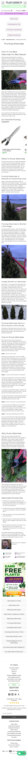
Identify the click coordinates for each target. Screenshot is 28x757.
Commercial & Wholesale (14, 731)
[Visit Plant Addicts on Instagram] (12, 694)
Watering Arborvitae (14, 618)
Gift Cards (14, 737)
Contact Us (14, 669)
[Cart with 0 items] (25, 3)
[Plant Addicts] (14, 3)
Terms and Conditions (14, 745)
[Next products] (24, 139)
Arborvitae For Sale (14, 601)
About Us (14, 671)
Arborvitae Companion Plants (14, 614)
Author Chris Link (15, 542)
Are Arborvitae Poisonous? (14, 652)
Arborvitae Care (14, 605)
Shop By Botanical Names (14, 735)
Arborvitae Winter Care (14, 636)
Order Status (14, 724)
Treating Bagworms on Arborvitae (14, 642)
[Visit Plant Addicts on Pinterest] (16, 694)
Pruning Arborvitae (14, 623)
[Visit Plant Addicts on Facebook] (9, 694)
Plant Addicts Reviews (14, 677)
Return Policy (14, 729)
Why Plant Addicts (14, 668)
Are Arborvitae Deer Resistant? (14, 647)
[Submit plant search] (24, 6)
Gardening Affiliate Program (14, 675)
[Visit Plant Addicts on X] (19, 694)
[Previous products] (3, 139)
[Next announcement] (27, 13)
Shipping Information (14, 728)
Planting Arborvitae (14, 610)
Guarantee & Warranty (14, 726)
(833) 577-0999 (14, 688)
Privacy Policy (14, 743)
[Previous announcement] (1, 13)
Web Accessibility (14, 747)
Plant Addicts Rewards (14, 681)
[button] (3, 3)
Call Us (14, 684)
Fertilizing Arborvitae (14, 627)
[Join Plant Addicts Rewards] (14, 580)
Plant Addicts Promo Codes (14, 679)
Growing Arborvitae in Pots (14, 632)
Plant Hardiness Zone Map (14, 733)
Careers (14, 673)
